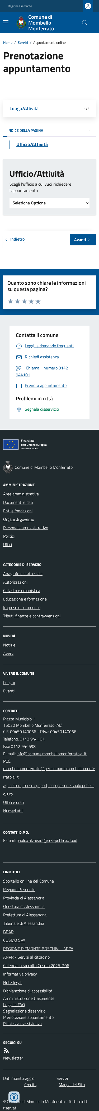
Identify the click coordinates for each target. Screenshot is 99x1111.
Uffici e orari (13, 802)
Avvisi (8, 653)
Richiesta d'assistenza (22, 1023)
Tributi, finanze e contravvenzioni (31, 616)
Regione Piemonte (20, 6)
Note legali (12, 982)
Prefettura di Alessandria (24, 915)
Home (7, 42)
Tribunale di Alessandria (23, 923)
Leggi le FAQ (14, 1004)
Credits (30, 1084)
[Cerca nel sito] (82, 22)
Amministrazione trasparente (28, 998)
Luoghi (9, 682)
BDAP (8, 932)
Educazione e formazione (25, 599)
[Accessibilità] (14, 1097)
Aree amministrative (21, 494)
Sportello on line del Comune (28, 881)
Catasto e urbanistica (21, 590)
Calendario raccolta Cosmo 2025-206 (36, 965)
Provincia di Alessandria (23, 898)
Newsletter (13, 1058)
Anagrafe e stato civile (23, 573)
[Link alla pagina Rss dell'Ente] (6, 1050)
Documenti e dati (18, 502)
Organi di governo (18, 519)
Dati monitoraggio (18, 1078)
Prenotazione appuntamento (28, 1017)
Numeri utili (13, 811)
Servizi (23, 42)
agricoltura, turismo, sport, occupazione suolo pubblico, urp (48, 789)
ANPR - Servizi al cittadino (26, 957)
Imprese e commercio (21, 607)
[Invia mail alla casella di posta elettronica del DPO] (47, 840)
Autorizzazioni (15, 582)
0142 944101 (32, 739)
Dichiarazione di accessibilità (27, 991)
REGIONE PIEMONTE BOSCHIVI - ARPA (38, 948)
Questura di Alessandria (24, 906)
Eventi (9, 691)
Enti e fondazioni (17, 511)
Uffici (7, 544)
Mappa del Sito (72, 1084)
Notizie (9, 645)
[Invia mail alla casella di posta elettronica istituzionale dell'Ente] (52, 753)
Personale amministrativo (25, 527)
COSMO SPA (14, 940)
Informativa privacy (20, 974)
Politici (9, 536)
